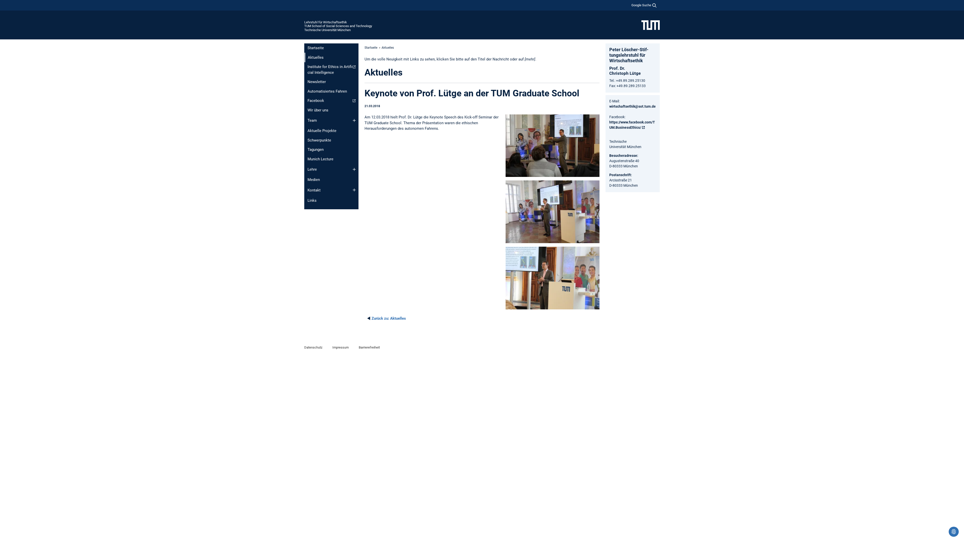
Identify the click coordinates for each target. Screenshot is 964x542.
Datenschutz (313, 347)
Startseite (316, 48)
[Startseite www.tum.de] (650, 25)
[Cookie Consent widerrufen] (954, 532)
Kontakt (314, 190)
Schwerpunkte (319, 140)
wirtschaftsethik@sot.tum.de (632, 106)
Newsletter (317, 82)
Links (312, 200)
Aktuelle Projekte (322, 130)
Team (312, 120)
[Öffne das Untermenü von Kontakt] (354, 190)
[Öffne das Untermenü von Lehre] (354, 169)
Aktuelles (389, 318)
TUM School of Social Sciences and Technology (338, 26)
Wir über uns (318, 110)
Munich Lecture (320, 159)
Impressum (340, 347)
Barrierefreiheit (369, 347)
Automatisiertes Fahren (327, 91)
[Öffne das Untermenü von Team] (354, 120)
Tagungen (316, 149)
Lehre (312, 169)
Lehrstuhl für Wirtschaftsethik (325, 22)
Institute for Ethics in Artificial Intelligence (330, 69)
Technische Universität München (327, 30)
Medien (314, 179)
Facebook (316, 100)
